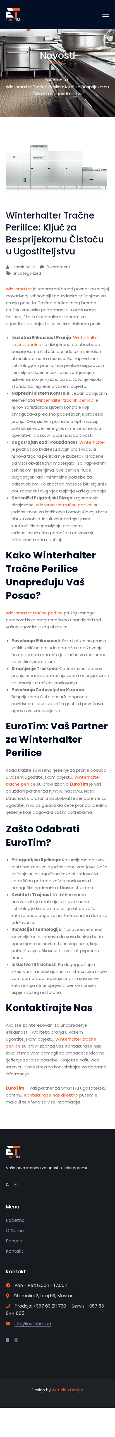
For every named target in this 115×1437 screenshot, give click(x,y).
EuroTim (79, 784)
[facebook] (7, 1184)
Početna (54, 80)
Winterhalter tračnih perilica (65, 400)
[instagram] (16, 1184)
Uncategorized (27, 273)
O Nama (15, 1230)
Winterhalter (19, 289)
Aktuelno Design (67, 1390)
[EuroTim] (13, 14)
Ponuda (14, 1241)
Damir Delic (24, 267)
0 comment (58, 267)
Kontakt (14, 1251)
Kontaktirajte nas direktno (51, 1095)
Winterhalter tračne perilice (65, 505)
